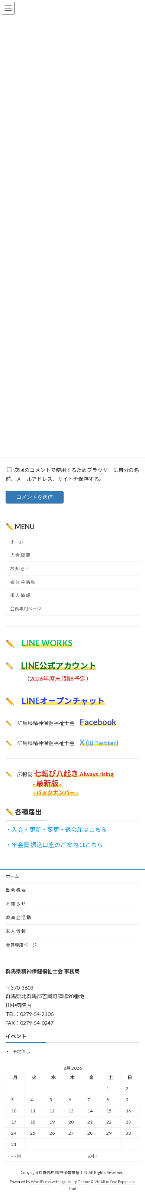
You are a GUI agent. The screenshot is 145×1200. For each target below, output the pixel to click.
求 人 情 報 (20, 595)
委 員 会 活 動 (22, 582)
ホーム (16, 541)
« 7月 (16, 1156)
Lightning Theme (75, 1182)
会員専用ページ (25, 609)
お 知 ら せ (20, 568)
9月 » (92, 1156)
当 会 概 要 (20, 555)
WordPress (41, 1182)
